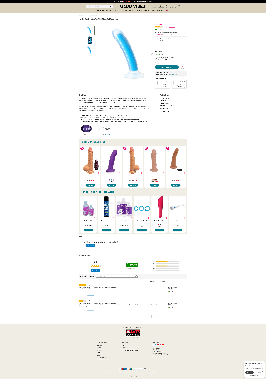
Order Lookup (100, 350)
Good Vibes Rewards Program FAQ (160, 355)
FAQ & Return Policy (102, 357)
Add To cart (168, 67)
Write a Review (172, 27)
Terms (98, 355)
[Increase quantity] (161, 63)
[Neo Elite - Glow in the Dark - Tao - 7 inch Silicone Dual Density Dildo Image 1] (127, 53)
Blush (88, 134)
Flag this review (90, 295)
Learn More (174, 74)
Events (124, 347)
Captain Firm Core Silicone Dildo (154, 176)
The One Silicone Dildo (133, 176)
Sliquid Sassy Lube (88, 220)
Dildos (87, 15)
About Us (99, 347)
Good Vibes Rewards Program (159, 353)
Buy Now (90, 185)
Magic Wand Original (177, 220)
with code (121, 1)
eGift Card (99, 345)
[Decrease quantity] (156, 63)
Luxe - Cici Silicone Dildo (111, 176)
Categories (81, 15)
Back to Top (155, 316)
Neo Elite (107, 134)
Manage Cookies (101, 359)
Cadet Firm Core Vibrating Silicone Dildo (176, 176)
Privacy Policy (100, 354)
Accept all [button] (249, 372)
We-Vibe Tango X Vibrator (159, 220)
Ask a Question (158, 34)
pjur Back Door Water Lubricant (106, 220)
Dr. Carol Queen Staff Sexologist (130, 350)
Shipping (99, 352)
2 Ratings (165, 27)
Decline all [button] (259, 372)
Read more (253, 369)
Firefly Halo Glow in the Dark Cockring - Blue (142, 221)
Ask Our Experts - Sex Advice (129, 349)
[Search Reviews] (136, 276)
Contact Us (99, 349)
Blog (123, 345)
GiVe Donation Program (157, 351)
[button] (152, 53)
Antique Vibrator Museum (158, 350)
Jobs (153, 356)
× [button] (263, 362)
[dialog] (254, 369)
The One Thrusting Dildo (90, 176)
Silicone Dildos (93, 15)
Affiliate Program (156, 348)
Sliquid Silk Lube (124, 220)
